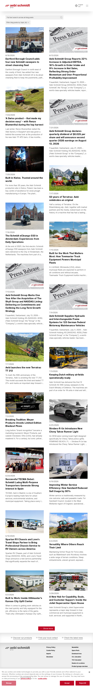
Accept (67, 683)
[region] (46, 678)
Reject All (82, 683)
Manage (9, 683)
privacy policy (25, 678)
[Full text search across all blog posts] (61, 17)
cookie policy (42, 678)
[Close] (89, 672)
